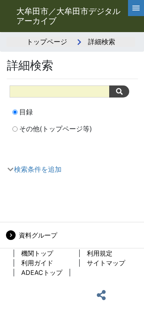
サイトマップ (106, 263)
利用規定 (99, 253)
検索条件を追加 (38, 169)
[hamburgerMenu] (136, 8)
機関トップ (37, 253)
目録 (26, 112)
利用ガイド (37, 263)
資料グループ (38, 235)
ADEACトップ (41, 272)
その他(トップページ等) (55, 129)
